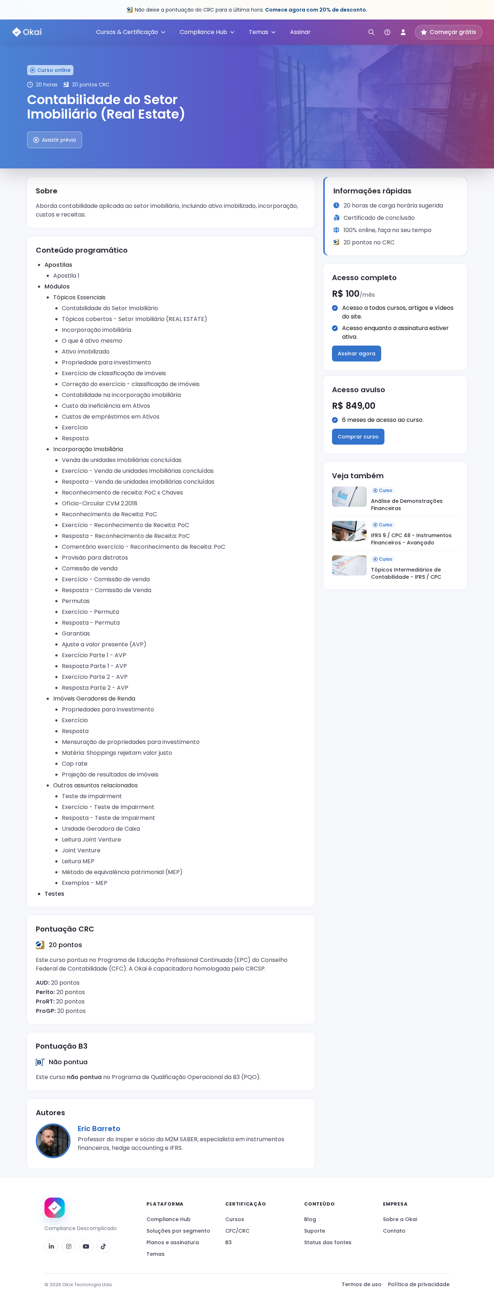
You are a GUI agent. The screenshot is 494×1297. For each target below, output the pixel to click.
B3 (228, 1242)
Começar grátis (453, 32)
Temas (155, 1254)
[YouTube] (86, 1246)
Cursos (234, 1219)
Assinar (300, 32)
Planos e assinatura (172, 1242)
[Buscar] (371, 32)
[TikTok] (103, 1246)
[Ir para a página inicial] (54, 1208)
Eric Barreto (99, 1128)
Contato (394, 1230)
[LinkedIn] (51, 1246)
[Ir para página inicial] (27, 32)
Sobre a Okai (400, 1219)
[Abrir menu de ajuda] (387, 32)
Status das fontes (328, 1242)
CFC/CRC (237, 1230)
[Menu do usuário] (403, 32)
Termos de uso (362, 1284)
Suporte (314, 1230)
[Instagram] (69, 1246)
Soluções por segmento (178, 1230)
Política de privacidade (419, 1284)
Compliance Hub (168, 1219)
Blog (310, 1219)
